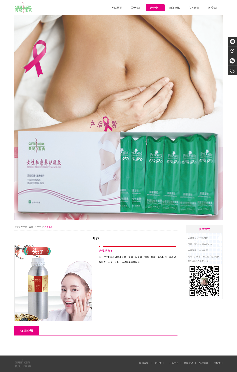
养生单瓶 (48, 227)
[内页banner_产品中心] (118, 219)
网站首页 (117, 7)
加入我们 (194, 7)
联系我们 (213, 7)
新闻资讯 (174, 7)
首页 (31, 227)
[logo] (23, 8)
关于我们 (136, 7)
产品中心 (155, 7)
